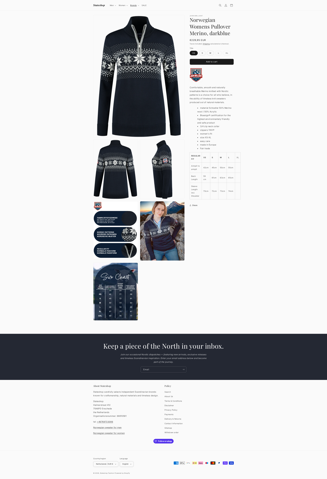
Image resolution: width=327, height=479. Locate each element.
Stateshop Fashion (107, 473)
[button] (112, 5)
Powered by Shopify (122, 473)
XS (193, 53)
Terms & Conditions (173, 401)
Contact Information (174, 423)
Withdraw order (172, 432)
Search (168, 392)
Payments (169, 414)
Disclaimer (169, 405)
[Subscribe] (183, 369)
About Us (169, 396)
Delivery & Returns (173, 419)
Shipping (206, 44)
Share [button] (194, 205)
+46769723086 (105, 421)
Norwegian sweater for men (107, 427)
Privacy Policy (171, 410)
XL (228, 53)
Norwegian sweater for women (109, 433)
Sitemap (168, 428)
